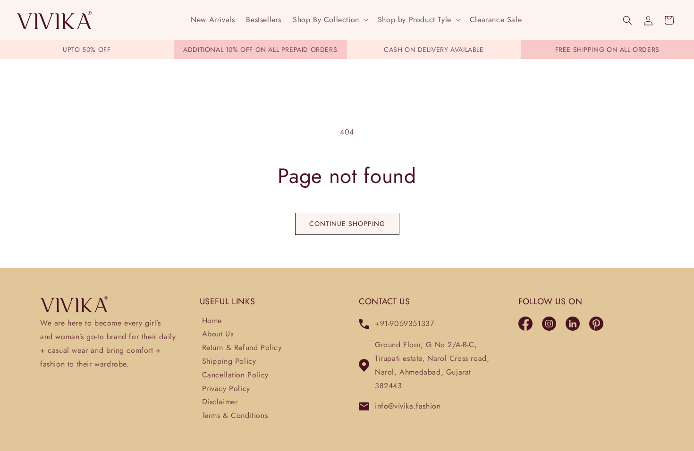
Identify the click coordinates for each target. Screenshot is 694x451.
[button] (329, 20)
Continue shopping (347, 223)
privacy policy (226, 388)
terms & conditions (235, 415)
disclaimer (220, 401)
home (212, 320)
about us (218, 333)
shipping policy (229, 361)
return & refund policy (242, 347)
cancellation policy (235, 374)
